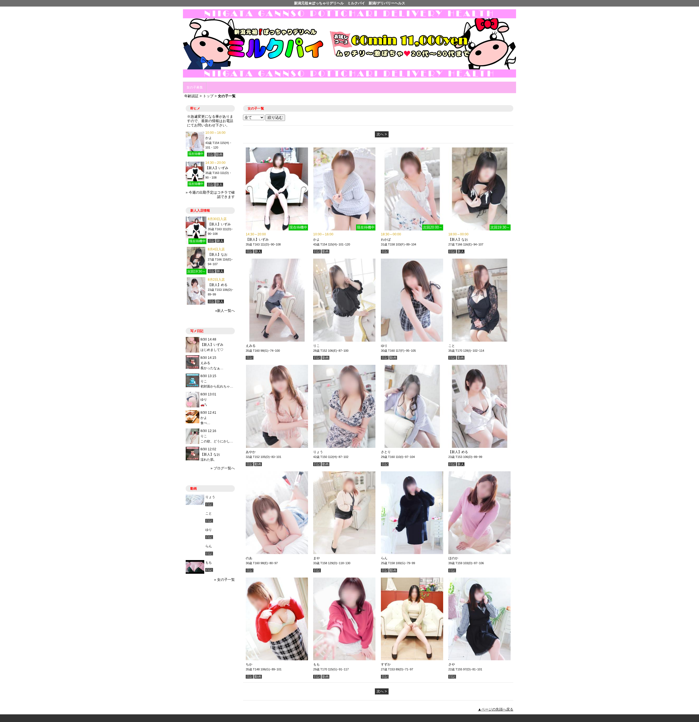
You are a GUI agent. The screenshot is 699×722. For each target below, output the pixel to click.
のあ (249, 558)
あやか (251, 452)
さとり (386, 452)
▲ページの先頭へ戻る (495, 709)
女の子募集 (194, 87)
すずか (386, 664)
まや (316, 558)
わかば (386, 239)
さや (451, 664)
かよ (316, 239)
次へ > (382, 134)
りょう (318, 452)
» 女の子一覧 (224, 580)
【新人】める (458, 452)
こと (451, 346)
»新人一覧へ (225, 311)
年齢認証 (191, 96)
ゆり (384, 346)
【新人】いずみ (257, 239)
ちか (249, 664)
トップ (208, 96)
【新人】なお (458, 239)
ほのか (453, 558)
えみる (251, 346)
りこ (316, 346)
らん (384, 558)
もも (316, 664)
